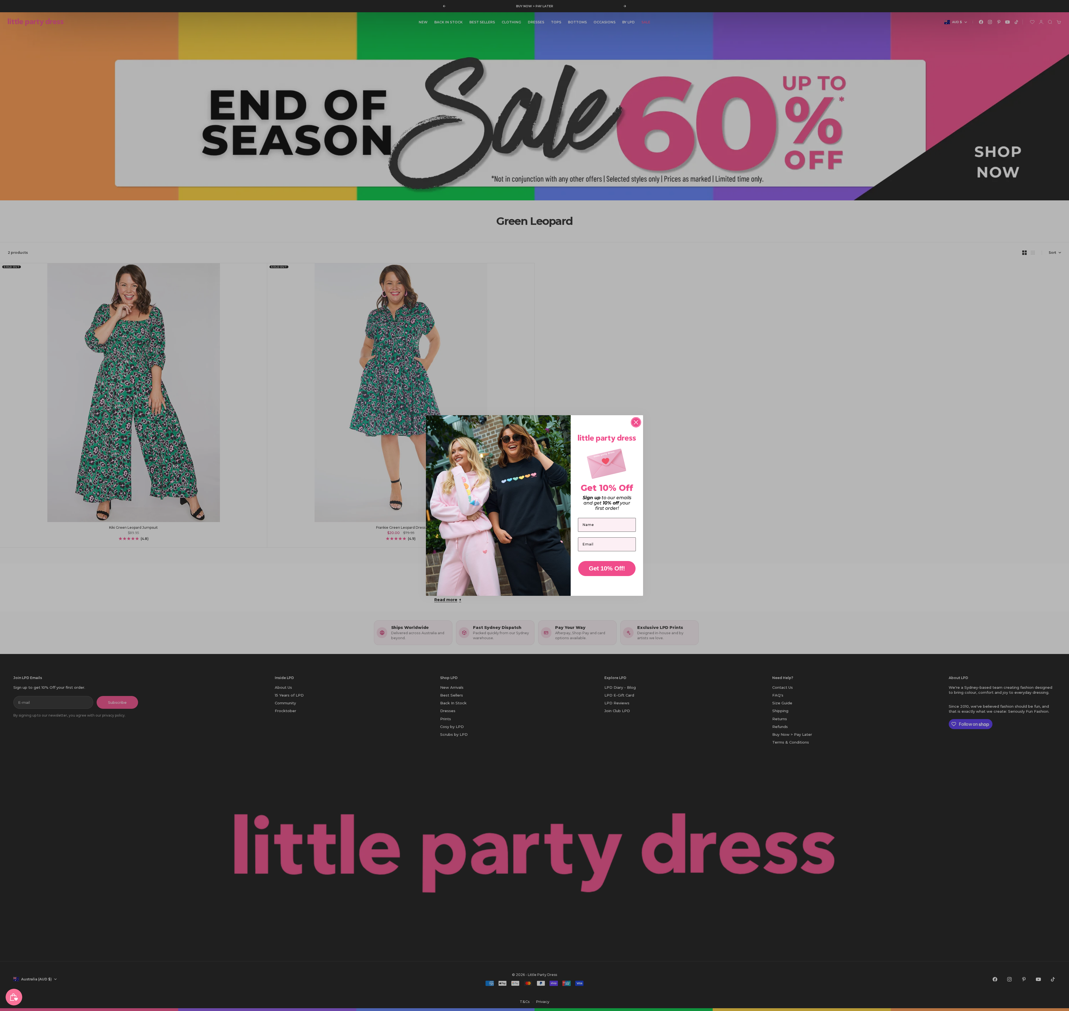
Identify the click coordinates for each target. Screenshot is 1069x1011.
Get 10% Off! (607, 568)
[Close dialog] (636, 422)
